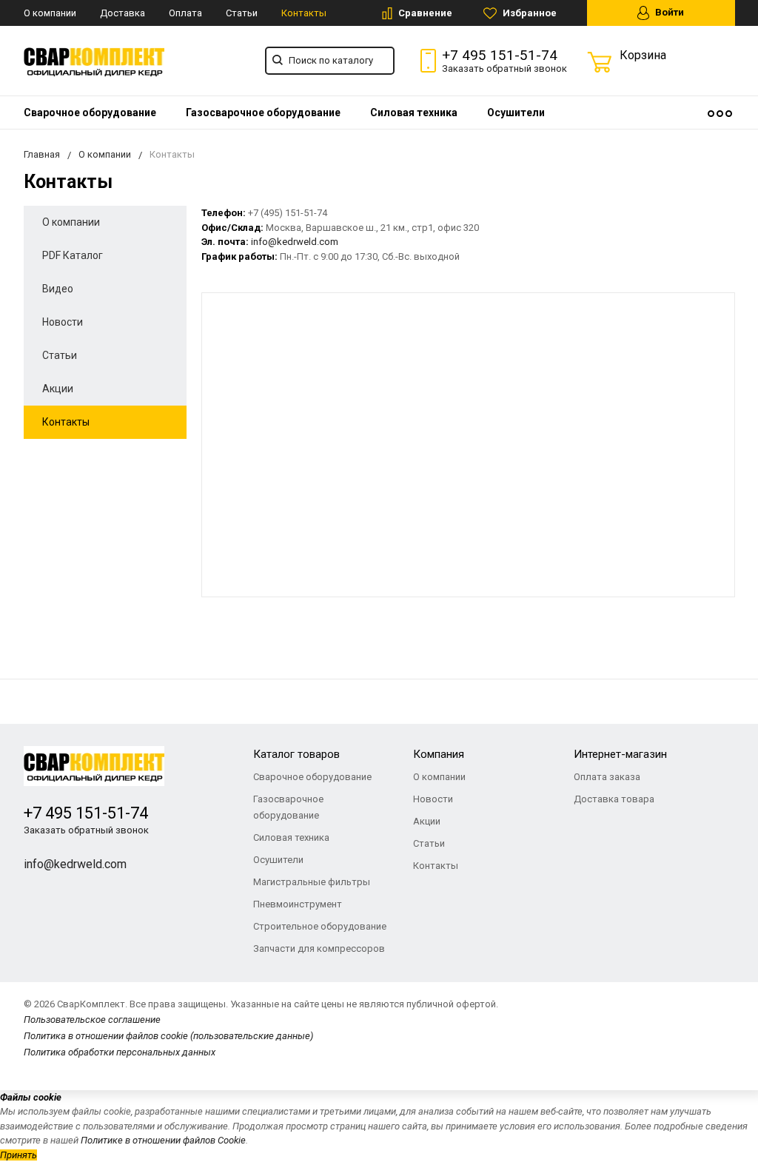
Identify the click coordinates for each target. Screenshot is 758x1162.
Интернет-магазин (620, 754)
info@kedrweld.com (75, 864)
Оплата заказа (607, 776)
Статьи (242, 13)
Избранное (528, 13)
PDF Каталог (72, 255)
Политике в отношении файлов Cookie (163, 1140)
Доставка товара (614, 799)
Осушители (516, 112)
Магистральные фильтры (311, 881)
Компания (438, 754)
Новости (62, 322)
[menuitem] (90, 112)
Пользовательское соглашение (92, 1019)
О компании (50, 13)
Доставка (122, 13)
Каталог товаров (296, 754)
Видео (57, 289)
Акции (57, 388)
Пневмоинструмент (297, 904)
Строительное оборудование (319, 926)
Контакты (303, 13)
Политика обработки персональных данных (119, 1052)
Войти (668, 12)
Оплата (185, 13)
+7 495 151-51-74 (499, 55)
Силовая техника (413, 112)
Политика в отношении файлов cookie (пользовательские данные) (168, 1035)
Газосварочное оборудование (263, 112)
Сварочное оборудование (90, 112)
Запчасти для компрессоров (319, 948)
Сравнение (424, 13)
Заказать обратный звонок (504, 68)
